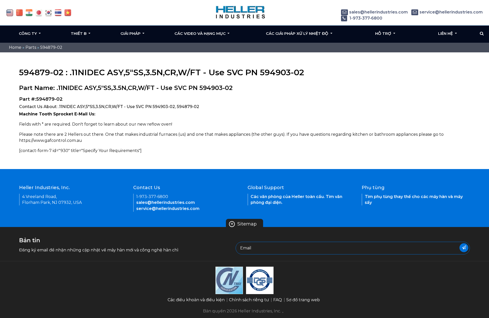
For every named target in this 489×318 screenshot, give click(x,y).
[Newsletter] (463, 247)
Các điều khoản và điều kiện (196, 299)
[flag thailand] (58, 12)
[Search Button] (481, 33)
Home (15, 47)
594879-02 (51, 47)
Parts (30, 47)
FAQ (277, 299)
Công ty (28, 33)
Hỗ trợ (383, 33)
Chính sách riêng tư (249, 299)
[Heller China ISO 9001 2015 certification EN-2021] (259, 280)
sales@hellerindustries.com (378, 12)
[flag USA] (9, 12)
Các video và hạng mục (200, 33)
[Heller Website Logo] (240, 12)
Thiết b (79, 33)
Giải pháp (131, 33)
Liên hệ (446, 33)
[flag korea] (48, 12)
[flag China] (19, 12)
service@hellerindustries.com (451, 12)
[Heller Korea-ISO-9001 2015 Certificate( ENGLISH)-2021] (229, 280)
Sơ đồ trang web (303, 299)
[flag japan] (38, 12)
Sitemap (243, 224)
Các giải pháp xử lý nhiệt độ (297, 33)
